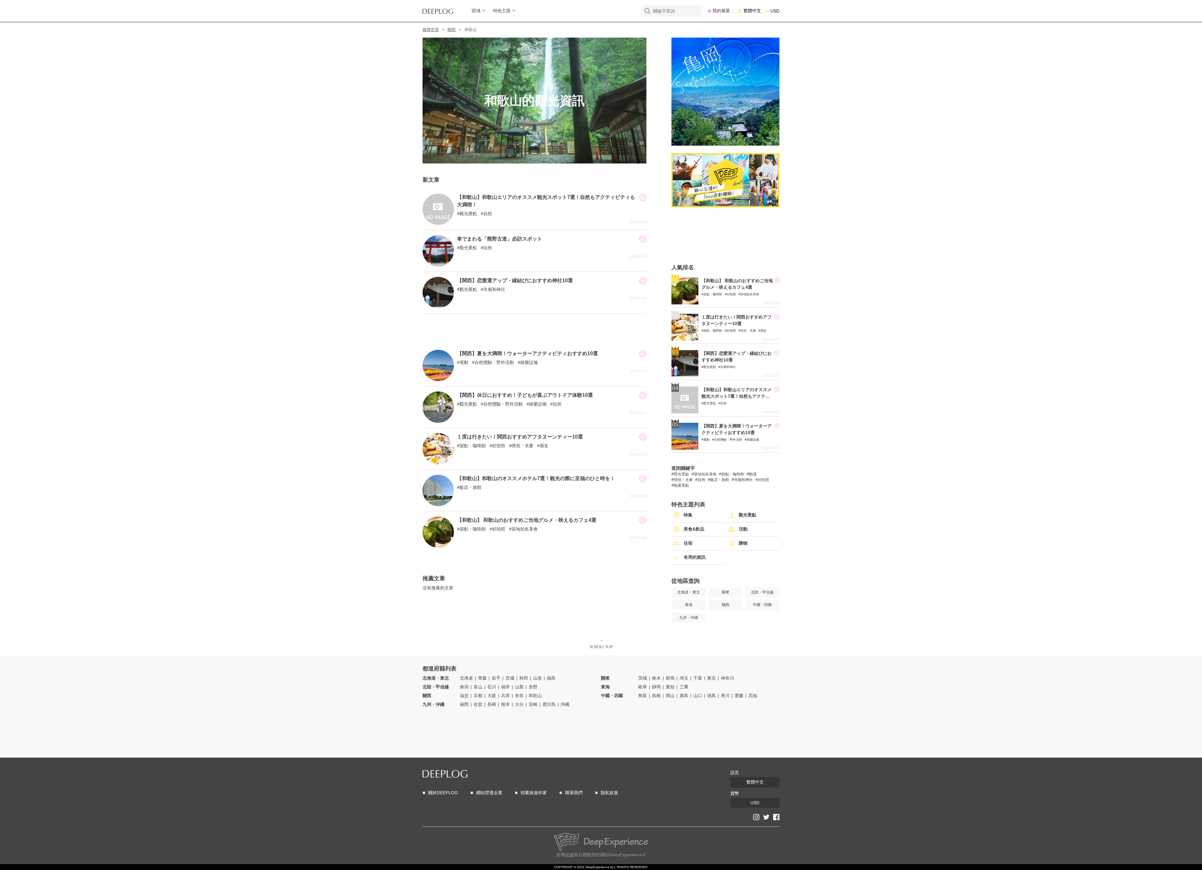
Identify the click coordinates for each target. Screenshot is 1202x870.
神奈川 (727, 678)
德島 (711, 695)
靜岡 (656, 686)
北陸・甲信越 (436, 686)
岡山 (670, 695)
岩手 (496, 678)
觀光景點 (468, 213)
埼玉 (684, 678)
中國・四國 (612, 695)
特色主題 (502, 10)
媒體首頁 (431, 29)
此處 (569, 854)
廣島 (684, 695)
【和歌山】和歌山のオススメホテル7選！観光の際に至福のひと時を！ (536, 478)
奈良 (519, 695)
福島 (551, 678)
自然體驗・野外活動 (494, 362)
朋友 (544, 445)
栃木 (656, 678)
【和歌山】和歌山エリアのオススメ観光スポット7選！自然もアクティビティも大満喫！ (736, 396)
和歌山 (535, 695)
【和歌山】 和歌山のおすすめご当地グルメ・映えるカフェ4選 (526, 520)
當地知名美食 (524, 528)
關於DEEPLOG (443, 792)
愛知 (670, 686)
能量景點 (681, 485)
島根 (656, 695)
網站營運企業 (489, 792)
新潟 (464, 686)
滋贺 (464, 695)
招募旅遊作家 (534, 792)
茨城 (642, 678)
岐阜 (642, 686)
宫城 (510, 678)
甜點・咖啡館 (473, 445)
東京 (711, 678)
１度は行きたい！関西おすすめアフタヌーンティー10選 (520, 436)
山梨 (519, 686)
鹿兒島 (549, 704)
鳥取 (642, 695)
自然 (487, 213)
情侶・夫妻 (522, 445)
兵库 (505, 695)
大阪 (491, 695)
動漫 (753, 474)
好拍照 (498, 445)
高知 (752, 695)
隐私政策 (609, 792)
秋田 (523, 678)
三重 (684, 686)
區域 (476, 10)
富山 (478, 686)
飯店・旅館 (470, 487)
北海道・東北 (436, 678)
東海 (605, 686)
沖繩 (565, 704)
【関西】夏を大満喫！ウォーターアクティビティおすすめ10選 (527, 353)
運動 (464, 362)
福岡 (464, 704)
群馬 (670, 678)
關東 (605, 678)
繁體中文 (752, 10)
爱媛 (739, 695)
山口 (697, 695)
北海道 (466, 678)
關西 (452, 29)
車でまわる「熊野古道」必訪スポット (499, 238)
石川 (491, 686)
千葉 (697, 678)
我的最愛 (721, 10)
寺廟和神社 (494, 289)
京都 (478, 695)
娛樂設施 (529, 362)
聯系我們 (574, 792)
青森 (482, 678)
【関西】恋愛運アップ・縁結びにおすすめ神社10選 (515, 280)
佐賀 (478, 704)
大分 (519, 704)
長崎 (491, 704)
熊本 (505, 704)
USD (774, 10)
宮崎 (533, 704)
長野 (533, 686)
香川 (725, 695)
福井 (505, 686)
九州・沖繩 (433, 704)
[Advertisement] (534, 329)
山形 (537, 678)
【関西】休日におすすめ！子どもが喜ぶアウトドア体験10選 (525, 395)
